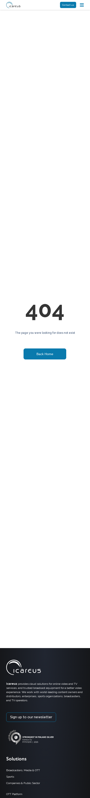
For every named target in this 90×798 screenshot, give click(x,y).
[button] (81, 5)
